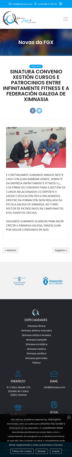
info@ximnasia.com (22, 4)
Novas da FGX (36, 42)
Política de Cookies (22, 451)
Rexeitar (42, 451)
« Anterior (10, 250)
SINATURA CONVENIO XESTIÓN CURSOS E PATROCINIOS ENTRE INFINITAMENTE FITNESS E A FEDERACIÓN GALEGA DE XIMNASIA (36, 85)
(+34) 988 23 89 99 (47, 4)
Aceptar (56, 451)
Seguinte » (61, 250)
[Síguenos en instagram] (61, 4)
